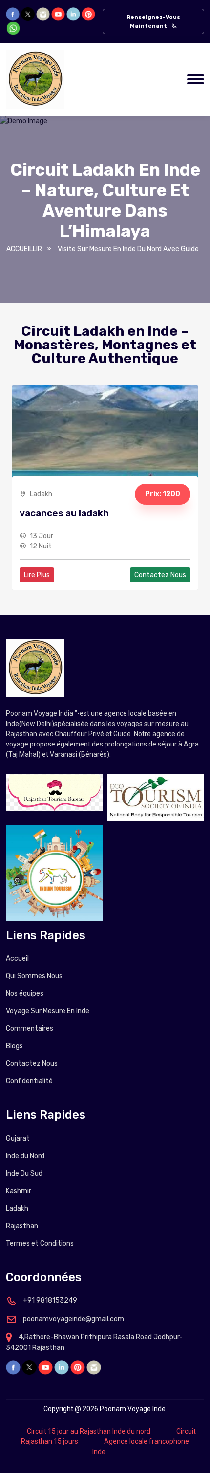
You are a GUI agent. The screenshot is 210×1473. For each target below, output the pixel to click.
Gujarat (18, 1138)
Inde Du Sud (24, 1173)
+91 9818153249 (49, 1300)
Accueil (17, 958)
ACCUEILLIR (24, 249)
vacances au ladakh (64, 513)
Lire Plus (37, 575)
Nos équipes (24, 993)
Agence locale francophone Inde (140, 1446)
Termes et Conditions (40, 1243)
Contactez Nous (160, 575)
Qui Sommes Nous (34, 976)
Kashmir (18, 1191)
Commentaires (29, 1028)
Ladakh (17, 1208)
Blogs (14, 1046)
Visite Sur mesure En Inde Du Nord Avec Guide (128, 249)
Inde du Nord (25, 1156)
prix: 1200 (162, 494)
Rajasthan (22, 1226)
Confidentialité (29, 1081)
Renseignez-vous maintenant (153, 21)
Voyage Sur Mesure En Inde (47, 1011)
